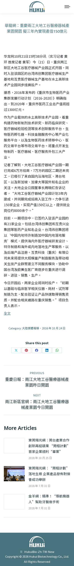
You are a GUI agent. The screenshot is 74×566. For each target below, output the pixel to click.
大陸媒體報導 (30, 328)
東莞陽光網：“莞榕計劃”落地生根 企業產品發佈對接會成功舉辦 (49, 473)
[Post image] (14, 445)
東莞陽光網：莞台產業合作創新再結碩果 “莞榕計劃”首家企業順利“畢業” (49, 445)
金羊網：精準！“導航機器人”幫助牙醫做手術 (48, 498)
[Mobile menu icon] (67, 7)
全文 (7, 313)
